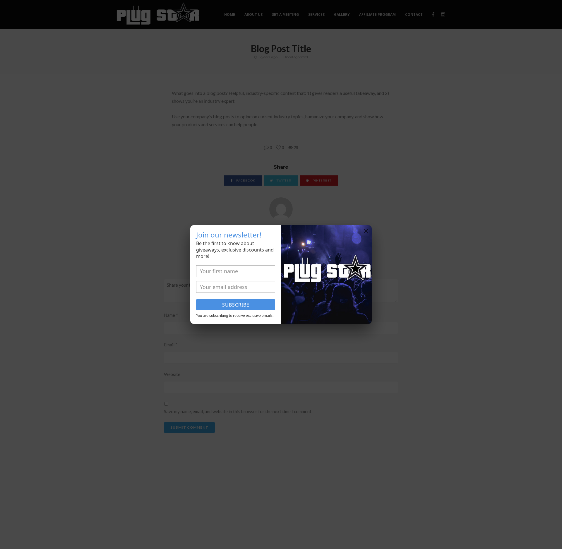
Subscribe (235, 305)
